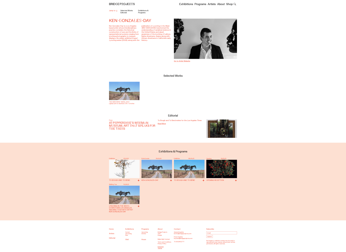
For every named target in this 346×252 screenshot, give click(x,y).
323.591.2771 (180, 241)
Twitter (160, 248)
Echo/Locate (145, 158)
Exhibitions (186, 4)
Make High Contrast (164, 239)
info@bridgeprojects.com (183, 233)
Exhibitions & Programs (143, 12)
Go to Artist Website (182, 61)
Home (111, 229)
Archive (143, 233)
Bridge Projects (122, 4)
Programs (200, 4)
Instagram (161, 247)
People (160, 235)
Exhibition (112, 158)
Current (127, 232)
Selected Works (126, 11)
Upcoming (128, 233)
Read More (162, 124)
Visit (127, 239)
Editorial (123, 13)
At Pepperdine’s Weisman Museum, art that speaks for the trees (132, 125)
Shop (229, 4)
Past (126, 235)
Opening (208, 158)
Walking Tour (113, 184)
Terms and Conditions (164, 242)
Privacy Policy (162, 243)
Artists (212, 4)
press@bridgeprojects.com (184, 238)
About (221, 4)
